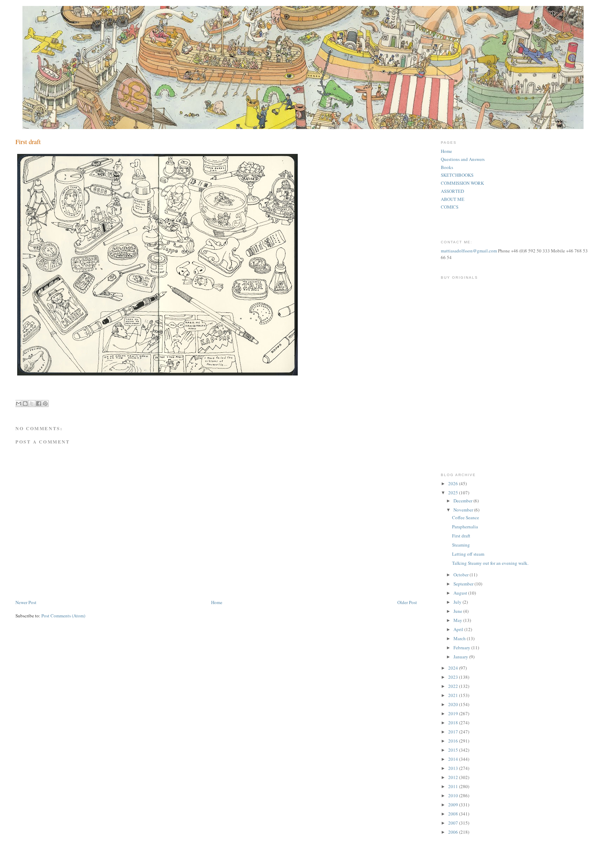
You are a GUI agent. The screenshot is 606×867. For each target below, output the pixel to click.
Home (216, 602)
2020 (453, 704)
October (461, 574)
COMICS (449, 207)
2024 (453, 668)
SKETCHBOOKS (457, 175)
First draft (461, 536)
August (460, 593)
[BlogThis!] (25, 403)
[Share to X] (31, 403)
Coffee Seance (465, 517)
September (463, 584)
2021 (453, 695)
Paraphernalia (465, 526)
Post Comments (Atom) (63, 615)
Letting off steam (468, 554)
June (458, 611)
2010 (453, 795)
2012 (453, 777)
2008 (453, 814)
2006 (453, 832)
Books (447, 167)
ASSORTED (452, 191)
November (463, 510)
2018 (453, 722)
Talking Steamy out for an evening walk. (490, 563)
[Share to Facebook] (38, 403)
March (460, 638)
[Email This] (18, 403)
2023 (453, 677)
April (458, 629)
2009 (453, 804)
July (458, 602)
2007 (453, 823)
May (458, 620)
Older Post (407, 602)
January (461, 656)
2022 (453, 686)
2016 (453, 741)
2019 (453, 713)
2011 (453, 786)
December (463, 500)
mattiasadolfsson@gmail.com (469, 251)
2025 (453, 492)
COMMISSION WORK (462, 183)
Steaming (461, 545)
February (462, 647)
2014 (453, 759)
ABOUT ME (452, 199)
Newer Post (25, 602)
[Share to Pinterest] (45, 403)
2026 (453, 483)
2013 (453, 768)
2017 (453, 732)
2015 (453, 750)
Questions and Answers (463, 159)
